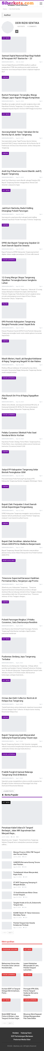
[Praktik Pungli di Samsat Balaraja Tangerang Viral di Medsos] (14, 761)
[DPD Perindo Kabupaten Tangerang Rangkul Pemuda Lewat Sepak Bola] (14, 310)
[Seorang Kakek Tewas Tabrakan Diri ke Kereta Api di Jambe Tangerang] (14, 121)
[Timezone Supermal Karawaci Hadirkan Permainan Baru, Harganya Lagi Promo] (14, 567)
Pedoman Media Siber (22, 1039)
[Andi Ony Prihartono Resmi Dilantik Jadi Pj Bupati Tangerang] (14, 160)
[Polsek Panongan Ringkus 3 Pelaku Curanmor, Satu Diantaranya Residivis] (14, 608)
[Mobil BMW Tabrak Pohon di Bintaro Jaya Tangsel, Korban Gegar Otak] (11, 1005)
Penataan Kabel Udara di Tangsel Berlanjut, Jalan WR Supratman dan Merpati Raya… (18, 830)
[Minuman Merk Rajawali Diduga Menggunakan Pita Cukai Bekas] (32, 1005)
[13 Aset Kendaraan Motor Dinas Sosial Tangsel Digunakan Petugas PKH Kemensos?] (7, 895)
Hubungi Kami (26, 1033)
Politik (5, 304)
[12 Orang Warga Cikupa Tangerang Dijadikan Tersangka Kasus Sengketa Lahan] (14, 266)
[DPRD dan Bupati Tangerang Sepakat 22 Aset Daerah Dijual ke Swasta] (14, 231)
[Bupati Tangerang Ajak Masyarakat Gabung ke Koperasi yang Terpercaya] (14, 724)
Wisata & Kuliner (9, 560)
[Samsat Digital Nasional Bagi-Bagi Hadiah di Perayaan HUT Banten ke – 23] (14, 44)
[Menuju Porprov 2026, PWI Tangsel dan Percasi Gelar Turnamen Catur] (7, 855)
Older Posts (9, 791)
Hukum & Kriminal (9, 260)
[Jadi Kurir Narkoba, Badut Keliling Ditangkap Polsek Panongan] (14, 197)
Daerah (5, 77)
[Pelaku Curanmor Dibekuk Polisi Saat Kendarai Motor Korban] (14, 421)
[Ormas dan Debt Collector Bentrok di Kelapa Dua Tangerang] (14, 687)
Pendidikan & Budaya (10, 949)
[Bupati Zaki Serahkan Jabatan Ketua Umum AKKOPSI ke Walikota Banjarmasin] (14, 530)
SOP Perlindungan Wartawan (22, 1036)
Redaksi (16, 1033)
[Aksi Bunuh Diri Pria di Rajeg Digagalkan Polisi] (14, 384)
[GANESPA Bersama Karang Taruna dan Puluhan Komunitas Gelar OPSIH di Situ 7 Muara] (7, 865)
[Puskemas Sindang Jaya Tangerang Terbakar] (14, 645)
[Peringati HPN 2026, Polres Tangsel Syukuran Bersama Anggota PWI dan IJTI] (32, 979)
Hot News (6, 38)
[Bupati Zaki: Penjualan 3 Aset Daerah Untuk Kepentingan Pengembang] (14, 493)
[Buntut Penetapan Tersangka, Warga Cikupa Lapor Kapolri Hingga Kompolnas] (14, 84)
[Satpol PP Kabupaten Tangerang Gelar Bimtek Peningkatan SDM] (14, 458)
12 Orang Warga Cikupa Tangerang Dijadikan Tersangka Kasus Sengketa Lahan (19, 280)
